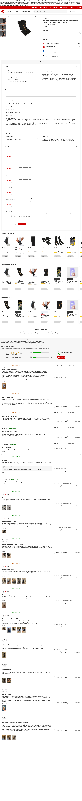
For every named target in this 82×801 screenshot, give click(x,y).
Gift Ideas (6, 3)
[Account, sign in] (73, 11)
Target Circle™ (34, 7)
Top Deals (54, 3)
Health (28, 2)
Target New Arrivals (4, 0)
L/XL (44, 33)
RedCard (14, 5)
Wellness (32, 2)
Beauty (8, 2)
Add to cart (45, 39)
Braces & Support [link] (34, 332)
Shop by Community (17, 3)
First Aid (10, 16)
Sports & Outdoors (21, 2)
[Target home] (2, 11)
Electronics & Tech (56, 2)
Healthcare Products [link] (63, 332)
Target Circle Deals (61, 3)
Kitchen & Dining (49, 0)
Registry (10, 5)
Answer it (9, 158)
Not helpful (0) (25, 155)
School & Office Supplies (40, 2)
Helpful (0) (20, 155)
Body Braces (25, 16)
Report (30, 155)
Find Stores (25, 5)
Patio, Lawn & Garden (58, 0)
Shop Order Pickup (74, 3)
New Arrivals (39, 3)
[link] (46, 24)
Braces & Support (17, 16)
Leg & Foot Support (34, 16)
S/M (46, 33)
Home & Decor (41, 0)
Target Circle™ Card (44, 7)
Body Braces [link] (26, 332)
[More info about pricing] (72, 26)
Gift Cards (10, 3)
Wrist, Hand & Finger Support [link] (45, 332)
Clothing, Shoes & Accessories (31, 0)
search (66, 11)
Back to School (12, 0)
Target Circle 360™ (53, 7)
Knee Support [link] (54, 332)
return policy (47, 141)
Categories (10, 11)
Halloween (21, 0)
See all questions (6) (11, 224)
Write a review (61, 357)
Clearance (33, 3)
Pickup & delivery (26, 11)
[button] (46, 24)
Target (2, 16)
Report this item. (39, 127)
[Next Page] (80, 33)
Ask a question (22, 224)
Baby (6, 2)
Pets (26, 2)
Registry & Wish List (64, 7)
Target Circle (19, 5)
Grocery (64, 0)
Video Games (64, 2)
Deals (30, 3)
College (17, 0)
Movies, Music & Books (72, 2)
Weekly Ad (67, 3)
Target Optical (25, 3)
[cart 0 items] (79, 11)
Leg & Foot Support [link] (18, 332)
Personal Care (13, 2)
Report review (77, 379)
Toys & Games (49, 2)
